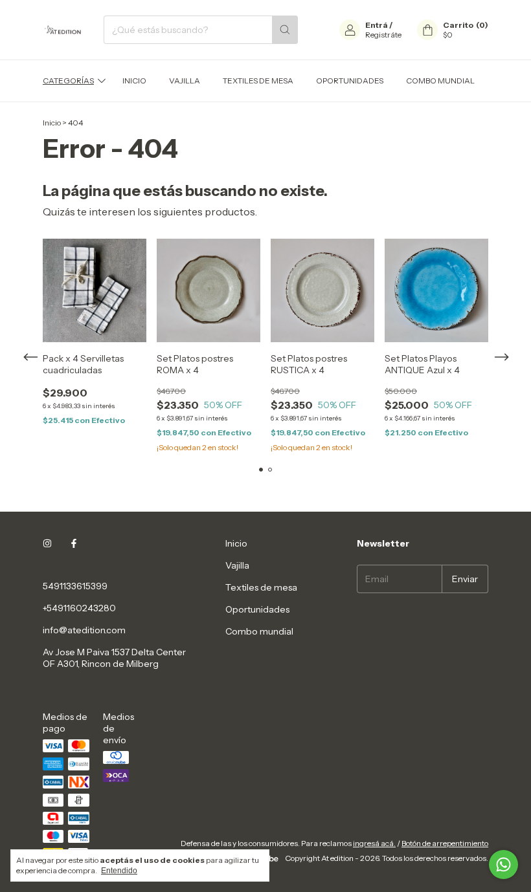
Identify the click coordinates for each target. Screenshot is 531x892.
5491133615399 (75, 586)
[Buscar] (285, 30)
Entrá (376, 25)
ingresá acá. (374, 843)
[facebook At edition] (73, 543)
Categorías (68, 80)
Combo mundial (440, 80)
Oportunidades (349, 80)
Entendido (119, 870)
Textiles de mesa (258, 80)
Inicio (134, 80)
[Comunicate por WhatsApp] (503, 864)
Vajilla (184, 80)
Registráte (383, 34)
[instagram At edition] (47, 543)
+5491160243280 (79, 608)
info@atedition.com (84, 630)
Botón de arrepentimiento (444, 843)
